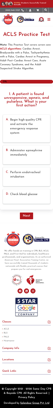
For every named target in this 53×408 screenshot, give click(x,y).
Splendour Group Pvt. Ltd (34, 403)
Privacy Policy (26, 397)
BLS (6, 333)
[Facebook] (20, 290)
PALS (6, 337)
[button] (45, 10)
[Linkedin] (26, 290)
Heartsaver (9, 341)
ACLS (6, 329)
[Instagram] (32, 290)
